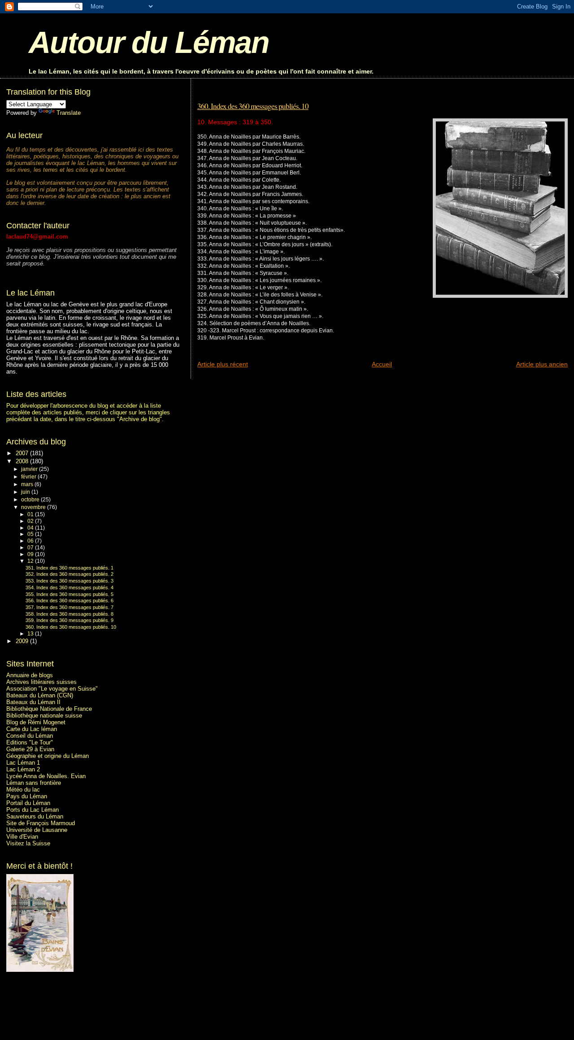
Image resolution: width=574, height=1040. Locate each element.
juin (26, 492)
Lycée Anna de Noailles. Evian (46, 776)
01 (31, 514)
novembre (34, 507)
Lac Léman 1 (23, 762)
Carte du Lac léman (31, 729)
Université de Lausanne (36, 830)
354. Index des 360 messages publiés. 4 (69, 587)
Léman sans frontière (33, 782)
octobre (31, 499)
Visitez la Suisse (28, 843)
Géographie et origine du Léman (47, 756)
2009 (23, 641)
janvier (30, 469)
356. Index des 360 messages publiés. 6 (69, 600)
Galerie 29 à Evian (30, 749)
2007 (23, 453)
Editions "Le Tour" (29, 742)
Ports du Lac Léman (32, 809)
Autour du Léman (149, 42)
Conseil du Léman (29, 735)
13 (31, 633)
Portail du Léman (28, 803)
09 (31, 554)
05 (31, 534)
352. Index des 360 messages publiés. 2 (69, 574)
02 (31, 521)
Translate (69, 112)
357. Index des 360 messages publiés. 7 (69, 607)
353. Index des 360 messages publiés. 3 (69, 580)
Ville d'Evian (22, 836)
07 (31, 547)
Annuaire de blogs (29, 675)
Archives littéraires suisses (41, 682)
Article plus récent (222, 364)
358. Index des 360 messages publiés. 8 (69, 614)
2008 (23, 461)
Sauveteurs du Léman (34, 816)
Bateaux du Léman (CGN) (39, 695)
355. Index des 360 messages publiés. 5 (69, 594)
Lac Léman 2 (23, 769)
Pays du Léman (26, 796)
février (29, 477)
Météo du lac (23, 789)
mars (28, 484)
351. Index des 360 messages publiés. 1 (69, 567)
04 (31, 528)
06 (31, 541)
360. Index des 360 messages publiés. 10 (253, 106)
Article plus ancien (542, 364)
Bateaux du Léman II (33, 702)
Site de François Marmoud (40, 823)
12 (31, 561)
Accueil (382, 364)
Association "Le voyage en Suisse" (52, 688)
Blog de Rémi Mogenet (35, 722)
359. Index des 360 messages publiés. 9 (69, 620)
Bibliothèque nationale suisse (44, 715)
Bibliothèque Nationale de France (49, 708)
